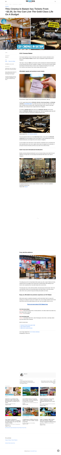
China (23, 396)
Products (6, 396)
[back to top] (58, 451)
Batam (6, 61)
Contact (11, 427)
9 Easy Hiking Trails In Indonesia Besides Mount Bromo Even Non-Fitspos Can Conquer (10, 73)
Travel (10, 4)
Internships (14, 427)
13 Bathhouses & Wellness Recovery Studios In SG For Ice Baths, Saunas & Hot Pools (30, 420)
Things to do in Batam (11, 61)
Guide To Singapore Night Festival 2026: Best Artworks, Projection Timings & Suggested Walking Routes (48, 420)
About (6, 427)
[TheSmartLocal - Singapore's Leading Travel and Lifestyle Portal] (30, 1)
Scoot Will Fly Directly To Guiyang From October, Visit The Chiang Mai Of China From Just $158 (30, 400)
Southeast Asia (15, 4)
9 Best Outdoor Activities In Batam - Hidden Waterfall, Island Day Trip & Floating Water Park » (48, 382)
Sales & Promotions (43, 396)
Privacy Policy (24, 427)
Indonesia (20, 4)
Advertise (8, 427)
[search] (55, 1)
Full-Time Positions (19, 427)
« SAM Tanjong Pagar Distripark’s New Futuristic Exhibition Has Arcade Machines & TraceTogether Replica (27, 382)
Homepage (6, 4)
